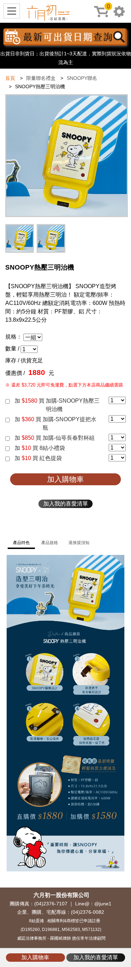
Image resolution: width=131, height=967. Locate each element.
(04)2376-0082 (87, 912)
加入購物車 (65, 479)
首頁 (10, 78)
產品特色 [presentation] (21, 542)
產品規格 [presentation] (49, 542)
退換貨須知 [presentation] (78, 542)
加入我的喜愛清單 (65, 504)
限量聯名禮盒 (41, 78)
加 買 (57, 401)
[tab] (21, 543)
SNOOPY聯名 (82, 78)
